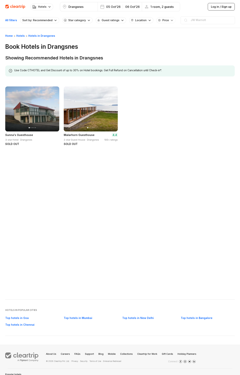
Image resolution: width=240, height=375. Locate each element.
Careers (65, 353)
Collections (126, 353)
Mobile (112, 353)
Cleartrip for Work (147, 353)
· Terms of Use (94, 361)
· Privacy (74, 361)
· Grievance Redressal (111, 361)
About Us (51, 353)
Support (89, 353)
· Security (83, 361)
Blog (101, 353)
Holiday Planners (187, 353)
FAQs (77, 353)
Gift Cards (167, 353)
